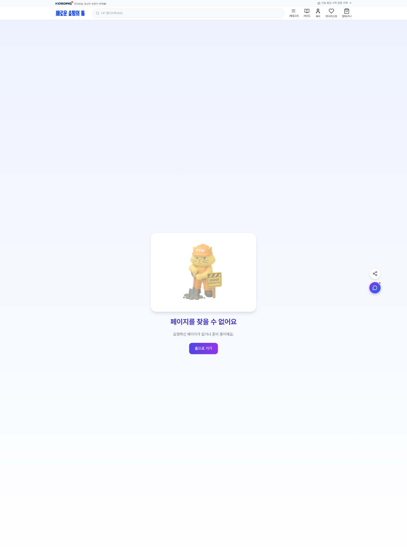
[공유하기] (375, 273)
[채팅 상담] (375, 287)
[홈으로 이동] (70, 13)
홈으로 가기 (203, 348)
